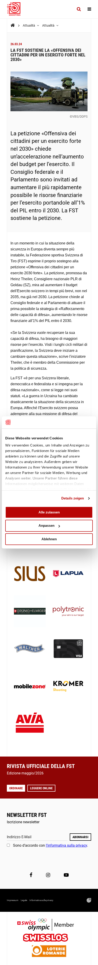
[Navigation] (89, 9)
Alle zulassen (49, 512)
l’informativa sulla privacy (66, 845)
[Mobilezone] (29, 686)
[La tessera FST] (68, 649)
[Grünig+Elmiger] (29, 611)
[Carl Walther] (29, 649)
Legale (24, 900)
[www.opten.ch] (89, 900)
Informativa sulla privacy (41, 900)
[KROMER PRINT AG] (68, 686)
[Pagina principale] (16, 9)
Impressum (12, 900)
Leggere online (41, 788)
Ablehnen (49, 539)
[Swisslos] (49, 938)
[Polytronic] (68, 611)
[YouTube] (66, 875)
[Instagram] (48, 875)
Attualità (29, 25)
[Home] (12, 25)
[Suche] (78, 9)
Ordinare (16, 788)
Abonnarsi (80, 837)
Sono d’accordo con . (50, 845)
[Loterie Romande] (49, 951)
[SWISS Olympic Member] (49, 925)
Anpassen (46, 526)
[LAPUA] (68, 574)
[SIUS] (29, 574)
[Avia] (29, 724)
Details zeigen (72, 498)
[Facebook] (31, 875)
